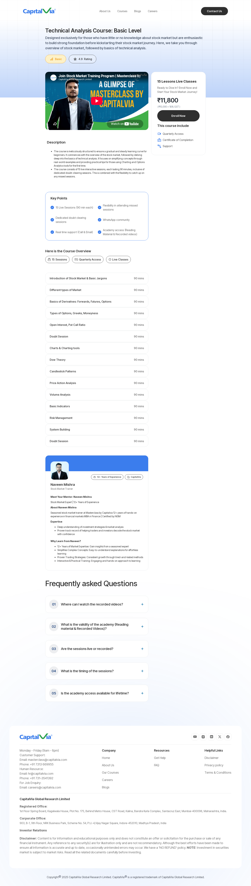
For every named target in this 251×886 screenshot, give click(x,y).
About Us (108, 765)
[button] (96, 604)
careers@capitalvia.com (44, 787)
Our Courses (110, 772)
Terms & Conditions (218, 772)
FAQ (156, 765)
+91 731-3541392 (41, 778)
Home (106, 758)
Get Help (160, 758)
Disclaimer (212, 758)
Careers (107, 780)
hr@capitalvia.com (40, 773)
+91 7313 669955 (41, 764)
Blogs (105, 787)
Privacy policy (214, 765)
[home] (39, 11)
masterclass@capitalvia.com (47, 759)
